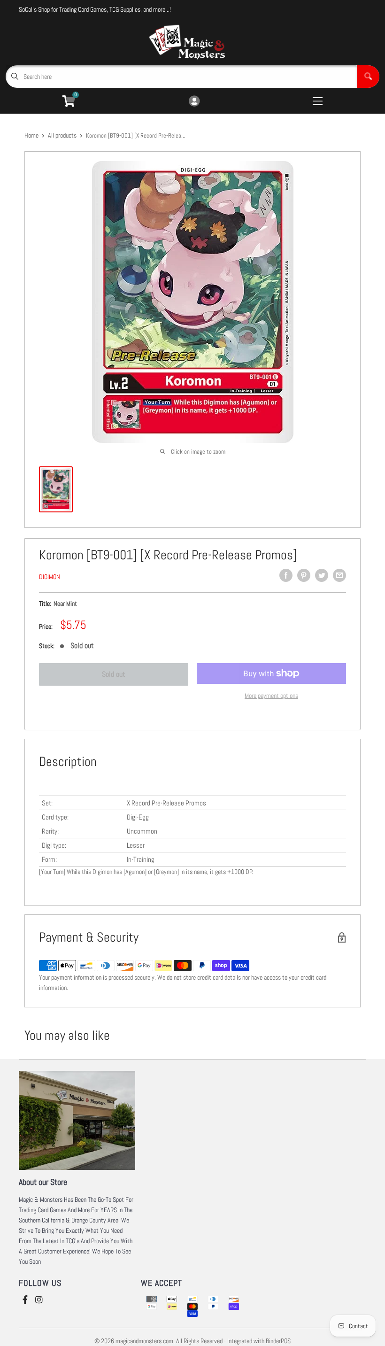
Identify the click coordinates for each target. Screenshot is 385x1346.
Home (31, 135)
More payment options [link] (271, 695)
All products (62, 135)
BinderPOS (278, 1341)
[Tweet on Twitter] (321, 575)
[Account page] (194, 101)
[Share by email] (339, 575)
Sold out (113, 674)
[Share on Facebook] (286, 575)
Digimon (49, 576)
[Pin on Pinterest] (303, 575)
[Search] (368, 76)
